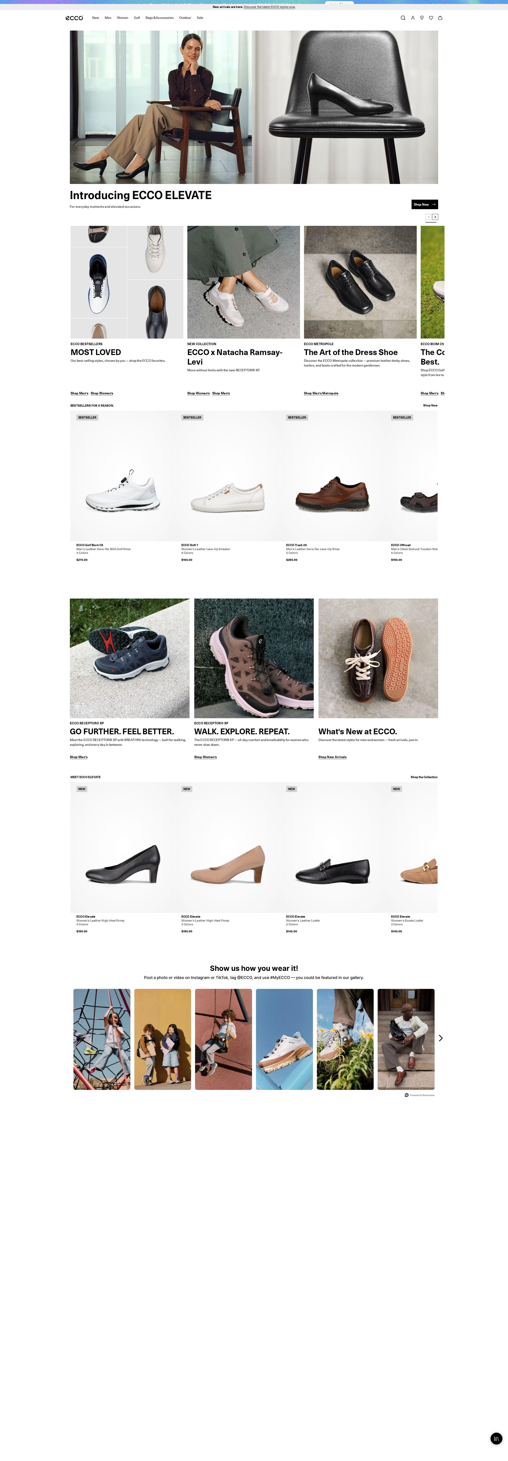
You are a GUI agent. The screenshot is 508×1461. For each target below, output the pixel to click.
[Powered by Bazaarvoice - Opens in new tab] (420, 1101)
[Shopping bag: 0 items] (440, 24)
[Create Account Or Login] (412, 24)
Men (108, 24)
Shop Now (430, 411)
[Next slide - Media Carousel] (440, 1044)
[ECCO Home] (74, 23)
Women (122, 24)
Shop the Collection (424, 783)
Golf (137, 24)
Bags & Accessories (160, 24)
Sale (200, 24)
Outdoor (185, 24)
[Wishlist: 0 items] (430, 24)
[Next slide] (435, 223)
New (95, 24)
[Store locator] (421, 24)
